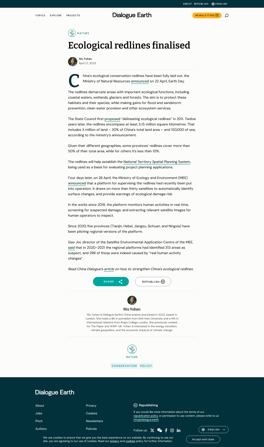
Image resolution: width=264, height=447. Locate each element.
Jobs (38, 413)
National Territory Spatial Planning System (156, 161)
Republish (201, 4)
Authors (41, 429)
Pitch (39, 421)
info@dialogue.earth (146, 419)
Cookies (91, 413)
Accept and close (203, 439)
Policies (91, 429)
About (187, 4)
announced (140, 81)
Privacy (91, 406)
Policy (146, 366)
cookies (130, 441)
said (71, 247)
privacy (114, 441)
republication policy (146, 415)
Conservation (124, 366)
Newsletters (205, 15)
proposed (112, 119)
